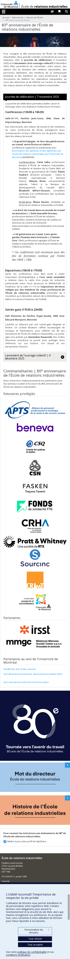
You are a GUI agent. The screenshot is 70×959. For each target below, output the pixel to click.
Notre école (17, 17)
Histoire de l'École (34, 17)
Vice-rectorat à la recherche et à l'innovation (26, 682)
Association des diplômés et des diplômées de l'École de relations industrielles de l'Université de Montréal (37, 154)
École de (44, 6)
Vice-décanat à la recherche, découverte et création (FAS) (32, 673)
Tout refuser (35, 938)
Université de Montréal (9, 4)
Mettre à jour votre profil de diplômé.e (26, 841)
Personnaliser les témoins (36, 931)
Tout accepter (35, 944)
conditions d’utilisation (18, 954)
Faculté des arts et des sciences (19, 669)
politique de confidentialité (32, 952)
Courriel (6, 881)
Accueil (6, 17)
